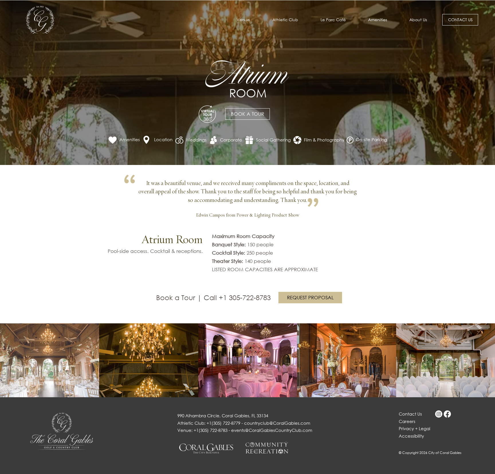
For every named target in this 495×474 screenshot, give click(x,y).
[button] (418, 20)
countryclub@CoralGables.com (277, 423)
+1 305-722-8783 (245, 297)
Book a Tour (176, 297)
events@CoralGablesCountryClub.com (271, 430)
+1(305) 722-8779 (223, 423)
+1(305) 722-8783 (210, 430)
